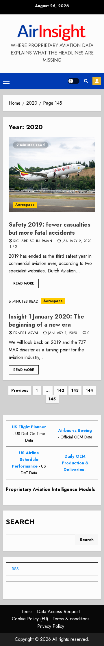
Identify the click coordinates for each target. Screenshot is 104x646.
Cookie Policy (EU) (30, 618)
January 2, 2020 (76, 241)
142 (60, 390)
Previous (19, 390)
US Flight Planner (29, 427)
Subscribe (96, 81)
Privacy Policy (50, 626)
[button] (6, 81)
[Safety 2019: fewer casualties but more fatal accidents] (52, 174)
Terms (27, 611)
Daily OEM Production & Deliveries (75, 462)
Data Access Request (58, 611)
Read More (23, 283)
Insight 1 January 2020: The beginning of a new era (46, 320)
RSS (15, 569)
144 (89, 390)
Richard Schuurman (32, 241)
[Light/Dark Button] (73, 81)
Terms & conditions (71, 618)
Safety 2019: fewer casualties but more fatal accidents (49, 229)
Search (20, 522)
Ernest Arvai (25, 333)
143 (75, 390)
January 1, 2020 (62, 333)
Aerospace (25, 204)
